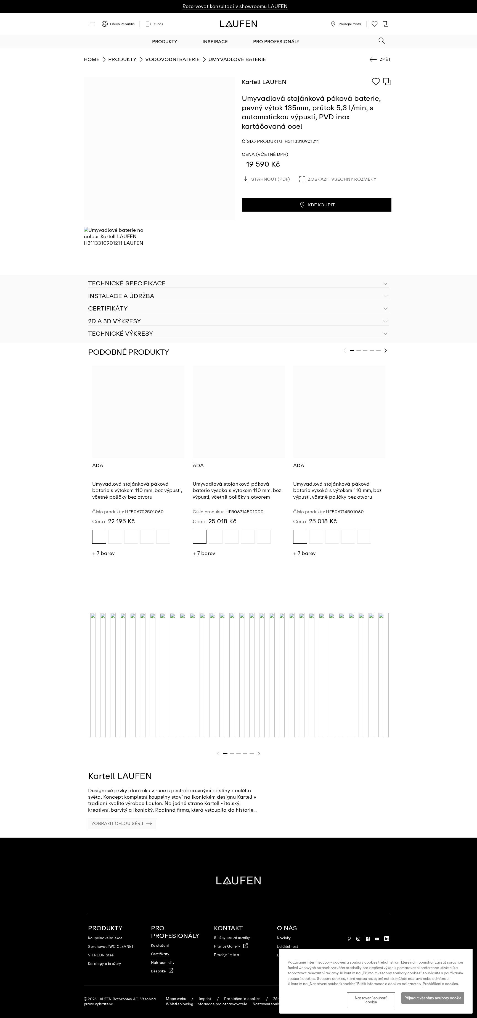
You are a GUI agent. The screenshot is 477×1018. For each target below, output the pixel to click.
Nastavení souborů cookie (371, 1000)
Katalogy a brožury (104, 964)
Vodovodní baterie (172, 59)
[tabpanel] (138, 463)
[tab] (238, 296)
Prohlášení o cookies (242, 999)
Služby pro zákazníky (232, 938)
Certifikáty (160, 954)
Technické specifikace (127, 283)
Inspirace (215, 41)
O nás (287, 928)
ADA (97, 465)
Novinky (284, 938)
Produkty (164, 41)
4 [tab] (372, 350)
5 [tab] (378, 350)
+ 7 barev (103, 553)
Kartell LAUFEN (120, 776)
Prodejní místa (226, 955)
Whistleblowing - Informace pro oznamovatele (206, 1004)
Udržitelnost (287, 947)
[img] (99, 537)
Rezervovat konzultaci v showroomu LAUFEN (235, 6)
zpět (385, 59)
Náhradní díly (163, 963)
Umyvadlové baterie (237, 59)
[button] (381, 39)
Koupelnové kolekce (105, 938)
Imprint (205, 999)
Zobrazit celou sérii (117, 823)
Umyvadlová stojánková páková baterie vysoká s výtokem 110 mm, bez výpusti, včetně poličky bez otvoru (337, 490)
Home (91, 59)
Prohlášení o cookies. (441, 984)
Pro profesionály (276, 41)
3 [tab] (365, 350)
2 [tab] (358, 350)
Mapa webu (176, 999)
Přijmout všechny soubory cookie (432, 998)
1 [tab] (352, 350)
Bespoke (158, 971)
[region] (376, 981)
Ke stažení (160, 945)
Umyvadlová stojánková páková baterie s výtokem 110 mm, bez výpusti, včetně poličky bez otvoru (137, 490)
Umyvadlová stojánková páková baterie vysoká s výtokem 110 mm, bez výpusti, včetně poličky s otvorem (237, 490)
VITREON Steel (101, 955)
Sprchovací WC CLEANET (111, 947)
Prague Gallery (227, 946)
